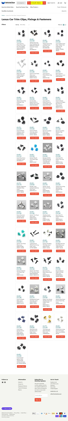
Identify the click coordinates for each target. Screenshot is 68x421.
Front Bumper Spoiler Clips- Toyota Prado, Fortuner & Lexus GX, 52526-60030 (21, 360)
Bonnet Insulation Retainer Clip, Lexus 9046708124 (60, 133)
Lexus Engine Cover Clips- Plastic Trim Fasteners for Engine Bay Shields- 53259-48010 (60, 47)
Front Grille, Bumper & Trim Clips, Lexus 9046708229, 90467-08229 (20, 332)
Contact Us (20, 384)
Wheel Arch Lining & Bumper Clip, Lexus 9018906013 (21, 103)
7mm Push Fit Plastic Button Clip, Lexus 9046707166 (47, 76)
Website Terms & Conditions (7, 413)
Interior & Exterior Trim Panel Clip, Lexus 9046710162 (21, 273)
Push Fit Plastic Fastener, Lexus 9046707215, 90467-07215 (20, 133)
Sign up (38, 400)
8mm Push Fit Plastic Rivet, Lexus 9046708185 (60, 75)
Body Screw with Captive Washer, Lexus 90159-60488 (21, 76)
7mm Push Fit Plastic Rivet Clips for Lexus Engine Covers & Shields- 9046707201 (21, 46)
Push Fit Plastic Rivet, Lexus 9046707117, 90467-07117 (20, 301)
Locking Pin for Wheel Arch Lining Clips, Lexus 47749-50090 (34, 246)
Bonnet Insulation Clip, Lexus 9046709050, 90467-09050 (47, 133)
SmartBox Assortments (7, 11)
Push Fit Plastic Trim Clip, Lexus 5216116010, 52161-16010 (34, 133)
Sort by (17, 24)
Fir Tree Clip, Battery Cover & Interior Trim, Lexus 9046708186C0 (34, 103)
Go (44, 3)
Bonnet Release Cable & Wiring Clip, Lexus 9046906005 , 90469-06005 (59, 273)
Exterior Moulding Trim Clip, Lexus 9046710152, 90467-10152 (47, 246)
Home (3, 15)
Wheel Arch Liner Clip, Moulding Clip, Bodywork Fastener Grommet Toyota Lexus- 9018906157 (34, 46)
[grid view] (63, 25)
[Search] (29, 2)
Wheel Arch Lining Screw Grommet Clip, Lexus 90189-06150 (60, 331)
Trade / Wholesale (61, 7)
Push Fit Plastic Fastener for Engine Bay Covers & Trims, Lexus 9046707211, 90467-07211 (60, 104)
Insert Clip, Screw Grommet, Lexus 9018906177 (21, 159)
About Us (64, 11)
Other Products (34, 7)
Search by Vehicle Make (8, 7)
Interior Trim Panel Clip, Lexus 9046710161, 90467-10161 (34, 217)
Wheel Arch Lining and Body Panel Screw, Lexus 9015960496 (47, 46)
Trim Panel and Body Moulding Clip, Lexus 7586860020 (46, 331)
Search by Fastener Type (22, 7)
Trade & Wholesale (22, 388)
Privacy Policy (16, 413)
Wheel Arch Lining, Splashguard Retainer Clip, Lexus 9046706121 (60, 189)
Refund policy (12, 414)
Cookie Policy (23, 413)
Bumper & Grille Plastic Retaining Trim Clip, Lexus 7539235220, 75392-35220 (47, 160)
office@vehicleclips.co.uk (55, 394)
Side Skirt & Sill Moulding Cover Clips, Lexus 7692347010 (33, 331)
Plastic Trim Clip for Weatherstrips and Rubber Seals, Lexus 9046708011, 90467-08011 (47, 303)
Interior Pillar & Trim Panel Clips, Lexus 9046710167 (34, 160)
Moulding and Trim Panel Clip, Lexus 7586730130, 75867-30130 (60, 246)
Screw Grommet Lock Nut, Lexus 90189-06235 (21, 216)
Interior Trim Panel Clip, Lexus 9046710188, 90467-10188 (21, 246)
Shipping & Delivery (22, 386)
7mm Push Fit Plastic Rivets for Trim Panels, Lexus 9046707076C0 (47, 103)
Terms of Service (5, 414)
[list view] (65, 25)
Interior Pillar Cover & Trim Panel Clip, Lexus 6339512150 (60, 301)
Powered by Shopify (5, 417)
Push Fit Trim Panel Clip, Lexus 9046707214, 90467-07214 (34, 76)
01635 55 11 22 (54, 391)
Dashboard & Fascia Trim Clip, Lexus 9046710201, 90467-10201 (34, 301)
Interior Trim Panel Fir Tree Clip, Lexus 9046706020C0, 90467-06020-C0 (34, 273)
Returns (20, 390)
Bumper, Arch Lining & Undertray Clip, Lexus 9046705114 (34, 188)
